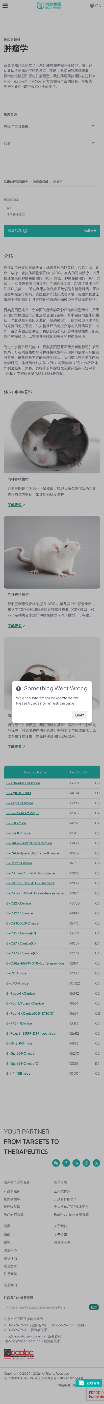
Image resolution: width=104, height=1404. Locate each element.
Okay (79, 715)
